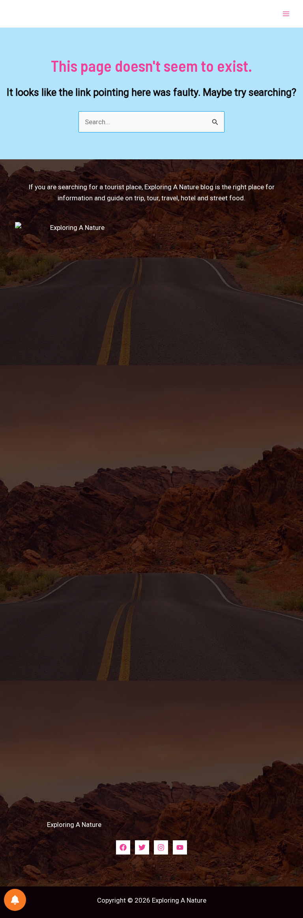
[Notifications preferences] (15, 900)
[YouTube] (180, 847)
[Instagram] (161, 847)
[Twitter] (142, 847)
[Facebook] (123, 847)
